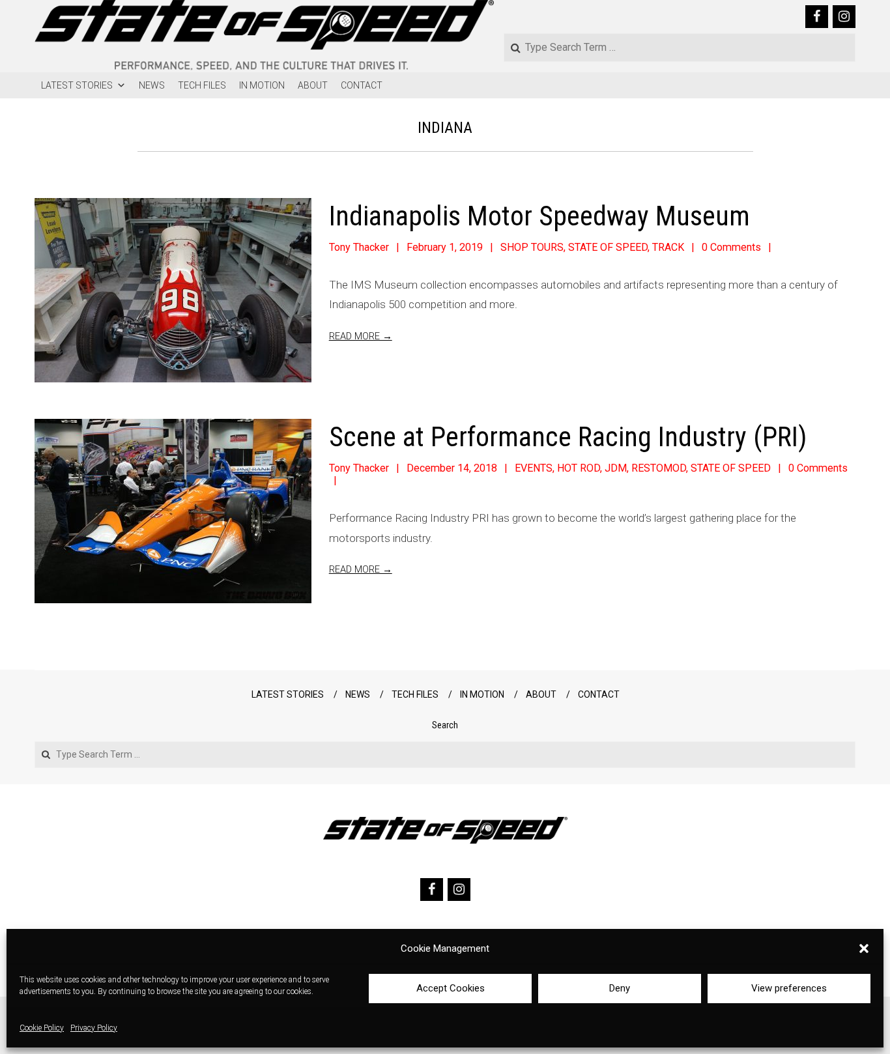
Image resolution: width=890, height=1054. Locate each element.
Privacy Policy (93, 1028)
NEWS (152, 85)
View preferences (789, 988)
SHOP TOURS (532, 247)
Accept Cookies (450, 988)
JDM (616, 468)
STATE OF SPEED (608, 247)
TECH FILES (202, 85)
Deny (619, 988)
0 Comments (731, 247)
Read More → (360, 336)
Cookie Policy (42, 1028)
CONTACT (361, 85)
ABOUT (313, 85)
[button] (863, 948)
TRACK (668, 247)
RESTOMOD (658, 468)
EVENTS (534, 468)
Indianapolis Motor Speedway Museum (539, 216)
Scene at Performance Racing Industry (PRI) (568, 437)
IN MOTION (262, 85)
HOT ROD (578, 468)
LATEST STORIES (77, 85)
